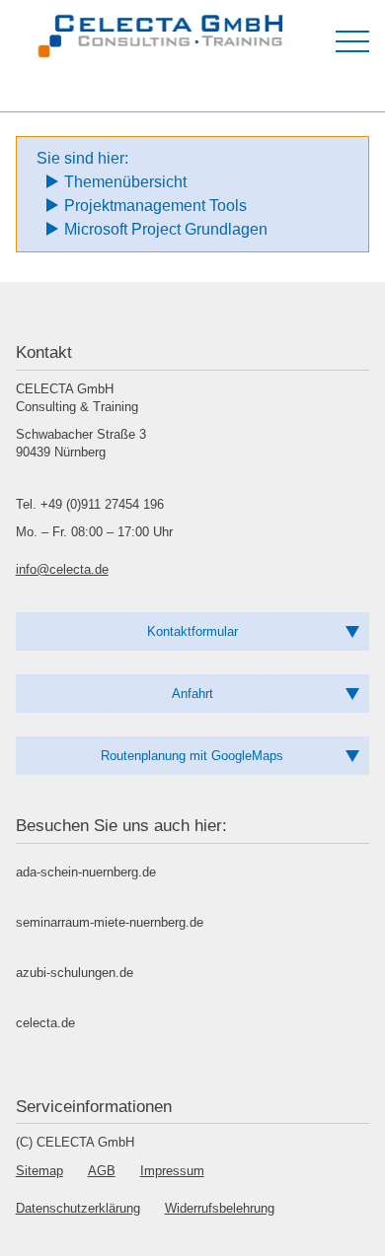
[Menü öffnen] (352, 41)
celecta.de (45, 1022)
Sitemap (39, 1170)
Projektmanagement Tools (155, 205)
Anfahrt (192, 693)
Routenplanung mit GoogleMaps (192, 755)
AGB (102, 1170)
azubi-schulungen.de (74, 972)
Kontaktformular (192, 631)
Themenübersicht (125, 182)
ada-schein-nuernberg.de (86, 872)
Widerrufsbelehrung (219, 1208)
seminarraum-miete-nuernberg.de (109, 922)
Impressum (172, 1170)
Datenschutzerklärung (78, 1208)
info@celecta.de (62, 569)
